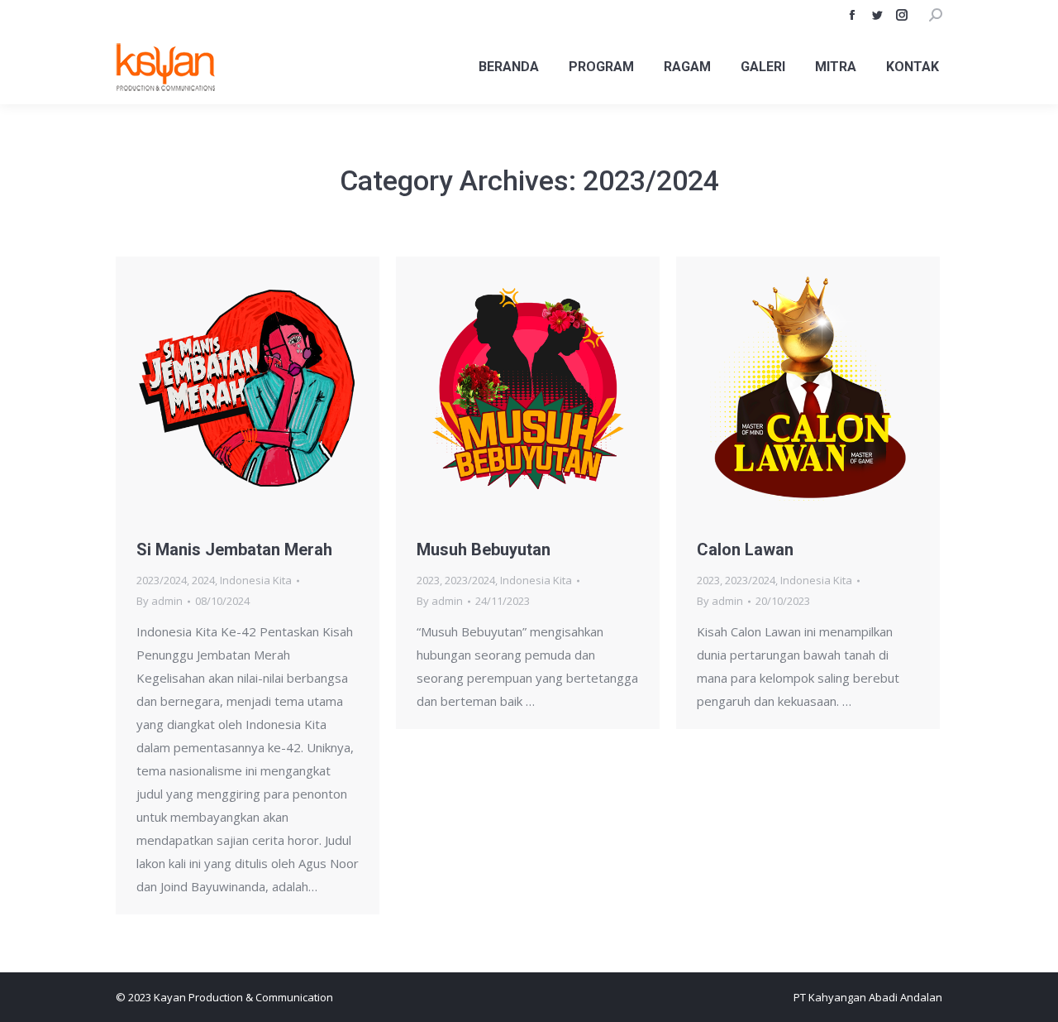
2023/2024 (161, 580)
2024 (203, 580)
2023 (428, 580)
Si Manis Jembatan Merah (234, 549)
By (159, 600)
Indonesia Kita (256, 580)
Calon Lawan (745, 549)
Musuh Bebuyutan (483, 549)
